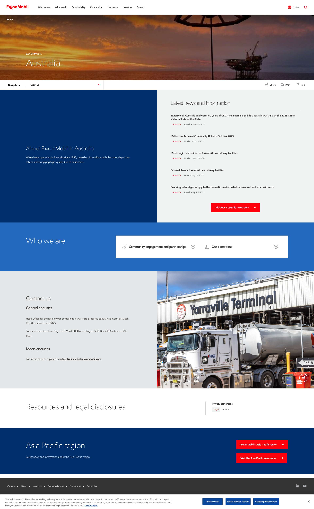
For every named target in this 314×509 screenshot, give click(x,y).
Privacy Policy (91, 505)
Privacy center (212, 501)
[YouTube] (305, 486)
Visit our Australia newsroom (232, 207)
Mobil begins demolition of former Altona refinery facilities (204, 153)
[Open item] (193, 247)
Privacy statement (222, 403)
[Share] (303, 378)
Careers (140, 7)
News (24, 486)
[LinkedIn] (297, 486)
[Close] (308, 501)
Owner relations (56, 486)
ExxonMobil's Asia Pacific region (258, 444)
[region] (157, 501)
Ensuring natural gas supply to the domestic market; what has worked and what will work (222, 187)
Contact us (75, 486)
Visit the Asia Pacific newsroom (258, 458)
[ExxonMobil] (19, 7)
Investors (127, 7)
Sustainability (78, 7)
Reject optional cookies (238, 501)
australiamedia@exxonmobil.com (82, 359)
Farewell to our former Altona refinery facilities (197, 170)
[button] (293, 7)
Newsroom (112, 7)
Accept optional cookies (266, 501)
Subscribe (92, 486)
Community (96, 7)
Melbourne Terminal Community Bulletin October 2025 (202, 136)
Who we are (44, 7)
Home (10, 19)
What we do (61, 7)
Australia (176, 124)
